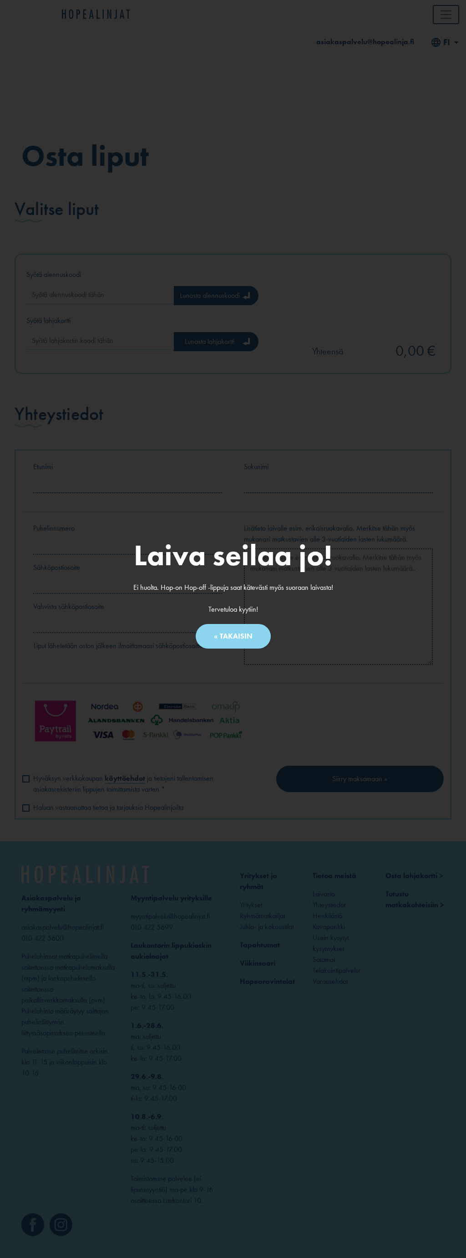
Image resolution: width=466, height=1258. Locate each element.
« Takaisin (233, 636)
